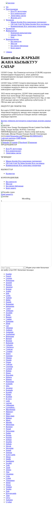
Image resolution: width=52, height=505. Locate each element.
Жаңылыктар (11, 31)
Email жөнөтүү (7, 194)
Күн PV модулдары (19, 11)
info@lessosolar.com (14, 136)
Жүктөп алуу (16, 18)
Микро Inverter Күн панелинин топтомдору (29, 22)
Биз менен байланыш (19, 46)
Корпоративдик (12, 39)
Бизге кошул (16, 48)
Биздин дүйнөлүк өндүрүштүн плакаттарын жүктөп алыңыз (26, 121)
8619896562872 (36, 136)
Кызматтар (10, 28)
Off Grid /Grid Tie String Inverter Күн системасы (30, 24)
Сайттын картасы (8, 138)
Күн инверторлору (18, 13)
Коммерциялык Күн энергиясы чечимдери (28, 26)
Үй (7, 7)
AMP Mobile (21, 138)
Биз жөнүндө (16, 41)
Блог (13, 37)
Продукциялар (12, 9)
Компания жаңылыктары (21, 33)
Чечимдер (10, 20)
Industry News (16, 35)
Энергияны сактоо (18, 16)
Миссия (14, 44)
